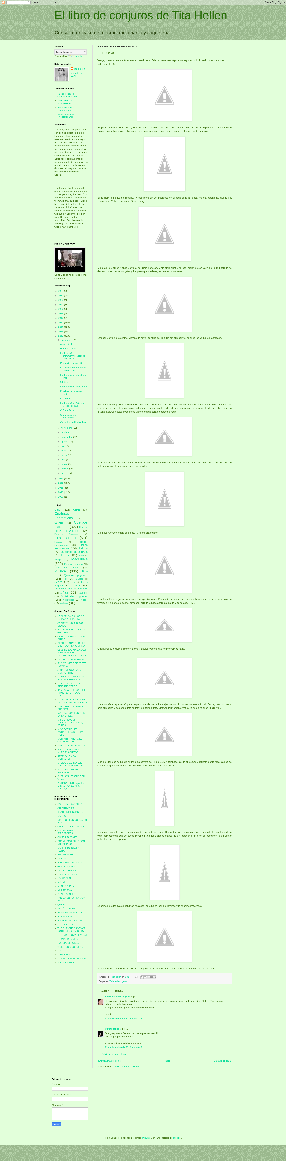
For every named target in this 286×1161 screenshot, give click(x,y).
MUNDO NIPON (65, 886)
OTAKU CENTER (66, 894)
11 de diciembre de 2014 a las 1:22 (123, 1018)
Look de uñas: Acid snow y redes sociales (73, 404)
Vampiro (83, 593)
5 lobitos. (65, 382)
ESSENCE (62, 858)
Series (58, 582)
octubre (65, 432)
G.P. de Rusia (67, 410)
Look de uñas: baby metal (73, 386)
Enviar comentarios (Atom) (126, 1066)
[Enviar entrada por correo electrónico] (136, 977)
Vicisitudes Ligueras (119, 981)
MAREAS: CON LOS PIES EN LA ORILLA (71, 714)
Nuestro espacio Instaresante (65, 102)
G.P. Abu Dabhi (68, 348)
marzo (64, 464)
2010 (61, 492)
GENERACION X (66, 866)
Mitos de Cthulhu (66, 567)
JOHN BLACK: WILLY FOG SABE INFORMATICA (71, 678)
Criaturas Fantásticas (63, 515)
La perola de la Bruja (74, 551)
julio (63, 446)
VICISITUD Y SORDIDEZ (70, 947)
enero (64, 473)
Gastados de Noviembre (73, 422)
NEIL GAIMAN (64, 890)
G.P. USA (65, 398)
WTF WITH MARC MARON (71, 958)
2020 (61, 309)
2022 (61, 300)
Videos (84, 599)
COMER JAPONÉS (67, 837)
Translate (79, 56)
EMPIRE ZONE (65, 854)
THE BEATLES (65, 924)
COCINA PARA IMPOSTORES (65, 832)
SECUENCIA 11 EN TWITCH (72, 920)
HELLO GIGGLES (66, 870)
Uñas (64, 592)
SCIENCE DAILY (66, 916)
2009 (61, 496)
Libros (65, 555)
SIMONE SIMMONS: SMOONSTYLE (68, 771)
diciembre (66, 340)
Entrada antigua (222, 1060)
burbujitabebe (113, 1028)
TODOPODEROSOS (68, 943)
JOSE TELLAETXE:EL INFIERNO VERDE (68, 684)
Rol (65, 578)
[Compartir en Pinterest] (154, 977)
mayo (64, 455)
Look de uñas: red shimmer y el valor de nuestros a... (72, 356)
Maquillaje (79, 559)
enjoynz (146, 1138)
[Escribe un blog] (145, 977)
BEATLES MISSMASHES (70, 812)
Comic (76, 509)
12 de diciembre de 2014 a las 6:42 (123, 1047)
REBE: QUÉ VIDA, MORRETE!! (66, 757)
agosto (65, 441)
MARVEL (62, 882)
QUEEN (61, 904)
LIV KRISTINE (64, 878)
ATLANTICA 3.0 (65, 808)
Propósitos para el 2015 (72, 363)
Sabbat (79, 579)
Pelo (85, 571)
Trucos (76, 585)
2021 (61, 304)
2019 (61, 313)
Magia (81, 555)
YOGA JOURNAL (66, 962)
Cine (57, 509)
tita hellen (79, 68)
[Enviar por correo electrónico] (142, 977)
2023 (61, 295)
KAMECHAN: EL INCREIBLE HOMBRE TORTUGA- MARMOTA (72, 693)
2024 (61, 291)
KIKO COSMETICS (67, 874)
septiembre (67, 437)
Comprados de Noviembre (68, 416)
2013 (61, 478)
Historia (83, 548)
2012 (61, 483)
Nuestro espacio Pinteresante (65, 108)
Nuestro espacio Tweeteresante (65, 115)
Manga (57, 560)
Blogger (177, 1138)
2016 (61, 327)
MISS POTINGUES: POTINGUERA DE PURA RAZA (70, 732)
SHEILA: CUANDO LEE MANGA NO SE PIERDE (70, 764)
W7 (59, 950)
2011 (61, 487)
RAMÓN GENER (66, 908)
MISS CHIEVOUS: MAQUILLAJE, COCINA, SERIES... (70, 722)
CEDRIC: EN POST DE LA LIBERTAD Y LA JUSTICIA (71, 644)
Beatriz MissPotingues (117, 996)
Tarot (73, 582)
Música (60, 571)
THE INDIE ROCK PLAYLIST (72, 935)
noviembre (67, 427)
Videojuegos (68, 600)
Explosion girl (65, 538)
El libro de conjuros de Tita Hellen (140, 15)
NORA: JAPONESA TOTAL (71, 745)
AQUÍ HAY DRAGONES (69, 804)
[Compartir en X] (148, 977)
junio (64, 450)
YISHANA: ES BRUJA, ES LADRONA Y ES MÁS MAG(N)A (70, 786)
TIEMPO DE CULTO (68, 939)
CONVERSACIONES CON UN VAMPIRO (71, 842)
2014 (61, 336)
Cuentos (58, 522)
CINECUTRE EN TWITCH (70, 826)
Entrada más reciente (109, 1060)
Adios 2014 (66, 344)
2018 (61, 318)
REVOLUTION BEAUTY (69, 912)
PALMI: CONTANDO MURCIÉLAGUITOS (68, 751)
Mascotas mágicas (73, 564)
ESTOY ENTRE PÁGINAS (70, 659)
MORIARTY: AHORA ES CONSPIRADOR (69, 740)
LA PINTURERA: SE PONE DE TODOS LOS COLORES (72, 701)
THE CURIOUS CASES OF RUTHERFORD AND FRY (71, 929)
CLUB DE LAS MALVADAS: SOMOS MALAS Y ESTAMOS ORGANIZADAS (71, 652)
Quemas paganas (76, 575)
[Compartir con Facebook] (151, 977)
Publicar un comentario (114, 1054)
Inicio (167, 1060)
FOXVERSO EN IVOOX (69, 862)
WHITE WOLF (64, 954)
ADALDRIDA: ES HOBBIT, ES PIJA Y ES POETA (70, 617)
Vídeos (63, 603)
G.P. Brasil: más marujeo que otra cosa (73, 369)
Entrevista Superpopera (66, 534)
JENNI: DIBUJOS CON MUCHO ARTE (69, 671)
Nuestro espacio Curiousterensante (67, 95)
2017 (61, 322)
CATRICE (62, 816)
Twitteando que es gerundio (71, 588)
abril (63, 459)
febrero (65, 468)
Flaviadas (58, 542)
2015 (61, 331)
